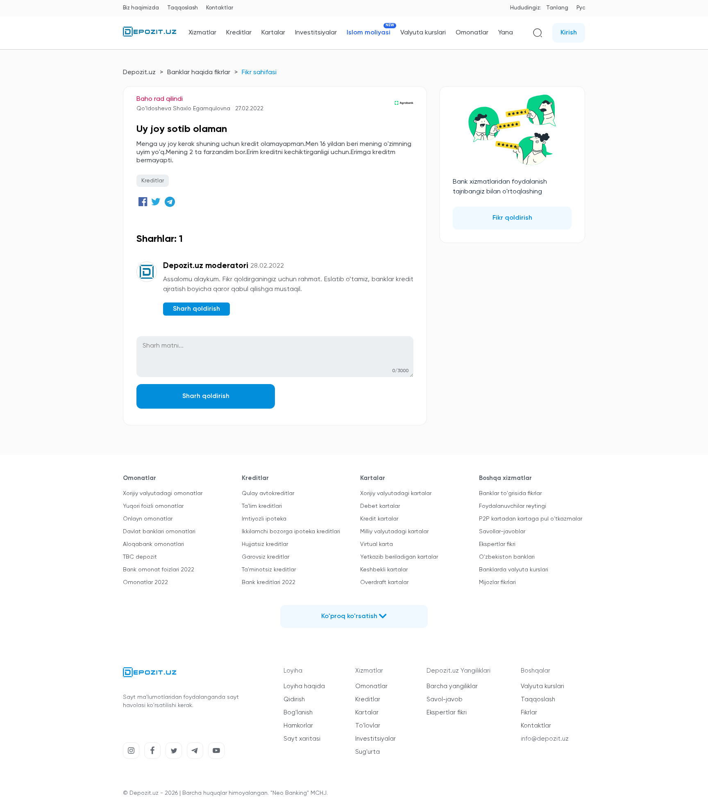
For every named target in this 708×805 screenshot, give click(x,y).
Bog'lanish (298, 712)
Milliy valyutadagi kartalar (394, 531)
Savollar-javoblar (502, 531)
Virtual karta (376, 544)
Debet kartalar (380, 506)
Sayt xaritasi (302, 739)
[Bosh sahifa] (149, 35)
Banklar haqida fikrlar (198, 72)
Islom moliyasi (368, 32)
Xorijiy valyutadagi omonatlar (162, 493)
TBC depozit (140, 557)
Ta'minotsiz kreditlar (269, 570)
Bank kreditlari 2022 (268, 582)
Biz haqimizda (141, 8)
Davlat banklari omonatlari (159, 531)
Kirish (568, 33)
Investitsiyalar (316, 33)
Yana (505, 33)
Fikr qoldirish (512, 218)
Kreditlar (239, 33)
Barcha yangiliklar (452, 686)
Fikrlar (529, 712)
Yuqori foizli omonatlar (153, 506)
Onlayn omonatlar (147, 519)
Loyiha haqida (304, 686)
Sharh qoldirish (205, 396)
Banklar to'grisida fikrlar (510, 493)
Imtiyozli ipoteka (264, 519)
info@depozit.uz (545, 739)
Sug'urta (367, 752)
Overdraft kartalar (384, 582)
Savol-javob (445, 699)
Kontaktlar (219, 8)
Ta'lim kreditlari (262, 506)
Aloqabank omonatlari (153, 544)
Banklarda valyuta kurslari (513, 570)
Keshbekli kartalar (384, 570)
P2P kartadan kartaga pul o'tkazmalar (530, 519)
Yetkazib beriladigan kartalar (399, 557)
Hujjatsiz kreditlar (265, 544)
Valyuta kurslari (423, 33)
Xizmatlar (202, 33)
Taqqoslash (182, 8)
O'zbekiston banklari (507, 557)
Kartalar (273, 33)
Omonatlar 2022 (145, 582)
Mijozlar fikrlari (497, 582)
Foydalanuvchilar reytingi (512, 506)
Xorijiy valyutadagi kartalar (395, 493)
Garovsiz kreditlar (265, 557)
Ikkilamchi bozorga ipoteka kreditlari (291, 531)
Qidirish (294, 699)
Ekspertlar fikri (497, 544)
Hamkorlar (298, 726)
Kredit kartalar (379, 519)
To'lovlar (367, 726)
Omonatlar (472, 33)
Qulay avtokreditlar (268, 493)
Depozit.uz (139, 72)
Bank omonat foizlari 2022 (158, 570)
